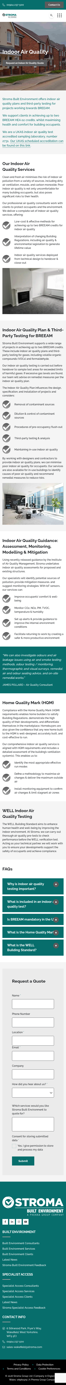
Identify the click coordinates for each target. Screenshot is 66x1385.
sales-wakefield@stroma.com (24, 1347)
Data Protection (45, 1364)
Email (16, 1047)
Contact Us (54, 5)
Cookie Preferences (49, 1368)
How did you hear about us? (29, 1084)
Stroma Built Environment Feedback (24, 1265)
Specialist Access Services (18, 1291)
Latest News (9, 1259)
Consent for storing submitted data (30, 1138)
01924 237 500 (15, 4)
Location (18, 1032)
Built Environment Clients (17, 1254)
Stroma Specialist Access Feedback (23, 1307)
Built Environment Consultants (20, 1243)
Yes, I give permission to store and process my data (35, 1147)
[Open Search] (51, 15)
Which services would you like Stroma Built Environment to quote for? (30, 1109)
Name (16, 995)
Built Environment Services (18, 1248)
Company (18, 1065)
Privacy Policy (21, 1364)
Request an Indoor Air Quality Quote (25, 63)
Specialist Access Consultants (20, 1285)
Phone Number (21, 1013)
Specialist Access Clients (17, 1296)
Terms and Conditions (19, 1368)
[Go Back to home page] (9, 15)
